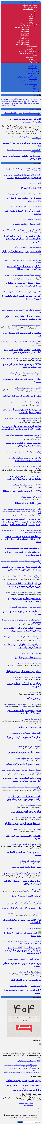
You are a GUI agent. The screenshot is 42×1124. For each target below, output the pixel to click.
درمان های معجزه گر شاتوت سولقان (23, 671)
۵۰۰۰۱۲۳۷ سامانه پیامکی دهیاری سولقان (21, 491)
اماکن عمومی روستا (30, 7)
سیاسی (31, 12)
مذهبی (31, 14)
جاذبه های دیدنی (28, 9)
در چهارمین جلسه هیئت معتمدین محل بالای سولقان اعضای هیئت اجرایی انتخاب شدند (21, 539)
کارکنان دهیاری (28, 48)
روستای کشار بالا (23, 40)
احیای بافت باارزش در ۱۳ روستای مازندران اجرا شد (20, 1072)
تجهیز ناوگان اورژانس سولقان (26, 867)
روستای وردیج (24, 33)
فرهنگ (31, 20)
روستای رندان (25, 31)
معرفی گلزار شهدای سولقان (27, 503)
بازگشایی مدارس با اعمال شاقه (26, 980)
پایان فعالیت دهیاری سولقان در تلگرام (23, 823)
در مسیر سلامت (33, 698)
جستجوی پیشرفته (31, 71)
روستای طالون (24, 38)
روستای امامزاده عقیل (22, 44)
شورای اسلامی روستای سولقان (27, 51)
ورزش (31, 22)
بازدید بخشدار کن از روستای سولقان (29, 99)
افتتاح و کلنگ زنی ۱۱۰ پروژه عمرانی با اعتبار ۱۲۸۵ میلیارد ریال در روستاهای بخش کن (22, 239)
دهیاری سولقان (32, 46)
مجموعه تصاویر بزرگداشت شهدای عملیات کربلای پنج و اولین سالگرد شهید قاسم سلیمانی (22, 950)
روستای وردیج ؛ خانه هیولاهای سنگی (23, 764)
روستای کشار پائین (23, 42)
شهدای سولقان (32, 61)
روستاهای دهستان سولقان (28, 23)
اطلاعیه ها (34, 62)
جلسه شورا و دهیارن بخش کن (26, 223)
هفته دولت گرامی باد (31, 187)
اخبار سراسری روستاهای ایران (26, 1061)
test (32, 75)
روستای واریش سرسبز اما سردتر (25, 752)
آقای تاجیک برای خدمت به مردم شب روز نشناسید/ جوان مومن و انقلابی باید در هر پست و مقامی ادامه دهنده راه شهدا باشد (21, 522)
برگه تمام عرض (32, 66)
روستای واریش (24, 36)
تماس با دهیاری (28, 1105)
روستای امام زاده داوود (22, 27)
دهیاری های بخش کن (26, 25)
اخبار (35, 11)
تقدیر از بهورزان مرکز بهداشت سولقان (22, 395)
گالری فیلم (29, 57)
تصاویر (31, 59)
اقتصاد (31, 18)
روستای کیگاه (25, 35)
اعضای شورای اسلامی (26, 53)
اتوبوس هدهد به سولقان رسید (26, 895)
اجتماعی (30, 16)
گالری (35, 55)
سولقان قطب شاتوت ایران (28, 657)
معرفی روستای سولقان (29, 5)
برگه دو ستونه (32, 68)
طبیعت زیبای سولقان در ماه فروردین (23, 1085)
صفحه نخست (33, 79)
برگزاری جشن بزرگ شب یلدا (27, 1090)
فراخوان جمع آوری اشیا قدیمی (26, 811)
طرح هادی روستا (27, 49)
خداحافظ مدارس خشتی (29, 727)
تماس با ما (34, 69)
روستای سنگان (24, 29)
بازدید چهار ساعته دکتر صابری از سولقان (21, 907)
